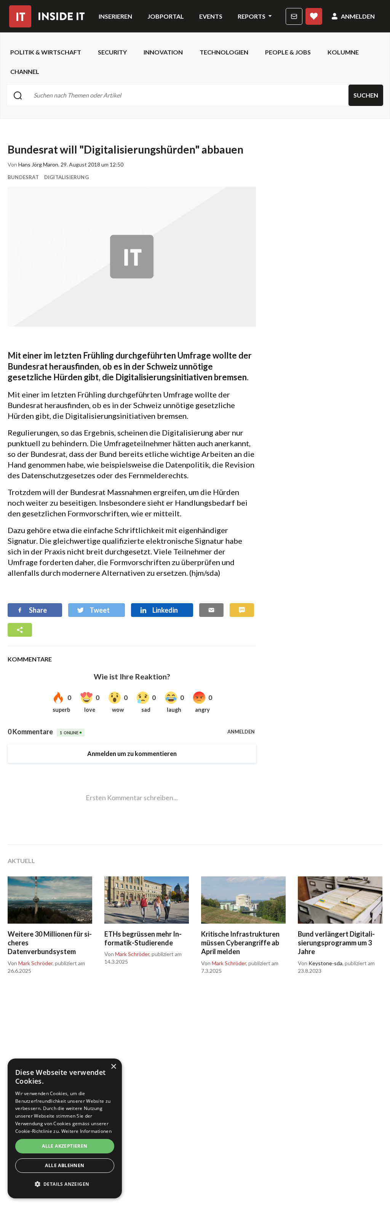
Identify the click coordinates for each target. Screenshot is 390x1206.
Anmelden (358, 16)
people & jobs (288, 52)
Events (210, 16)
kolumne (343, 52)
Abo (313, 16)
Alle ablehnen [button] (64, 1165)
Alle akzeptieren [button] (64, 1146)
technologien (224, 52)
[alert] (65, 1128)
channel (24, 71)
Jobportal (165, 16)
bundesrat (23, 177)
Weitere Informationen (86, 1131)
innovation (163, 52)
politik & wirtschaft (45, 52)
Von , (31, 963)
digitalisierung (66, 177)
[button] (64, 1184)
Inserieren (115, 16)
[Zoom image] (132, 257)
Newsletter (294, 16)
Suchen (365, 95)
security (112, 52)
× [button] (113, 1067)
